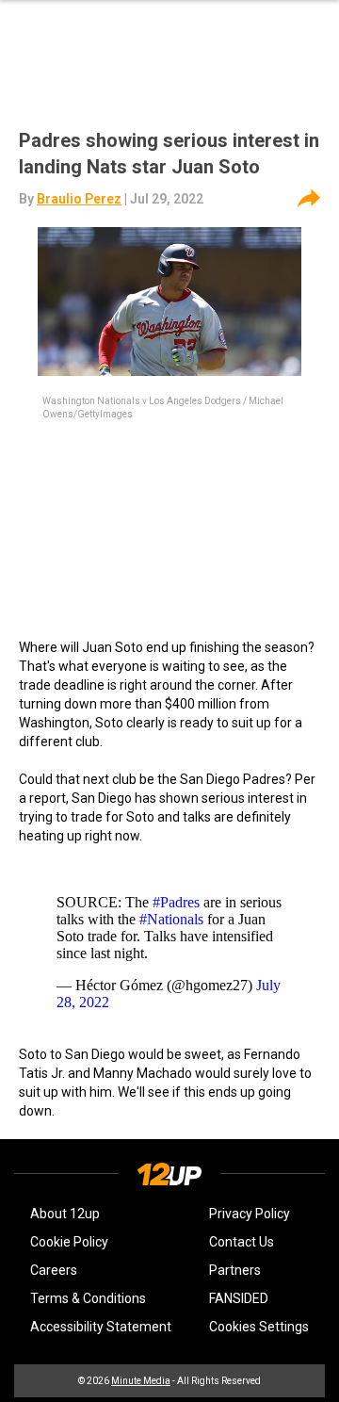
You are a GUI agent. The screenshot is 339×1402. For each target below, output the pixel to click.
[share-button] (309, 199)
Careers (53, 1270)
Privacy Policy (249, 1213)
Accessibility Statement (100, 1326)
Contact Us (241, 1241)
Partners (235, 1270)
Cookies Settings (259, 1326)
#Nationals (171, 919)
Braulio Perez (79, 198)
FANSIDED (238, 1298)
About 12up (65, 1213)
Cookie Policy (69, 1241)
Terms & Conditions (88, 1298)
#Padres (176, 902)
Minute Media (140, 1381)
